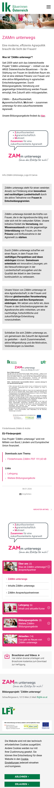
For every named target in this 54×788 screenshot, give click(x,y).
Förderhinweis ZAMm (27, 459)
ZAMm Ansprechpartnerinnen (23, 592)
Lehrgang (13, 473)
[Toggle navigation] (48, 6)
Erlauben (21, 784)
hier (43, 115)
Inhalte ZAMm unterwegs (21, 585)
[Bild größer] (27, 147)
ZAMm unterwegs (23, 21)
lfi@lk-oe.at (42, 697)
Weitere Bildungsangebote (21, 478)
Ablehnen (21, 776)
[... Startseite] (15, 7)
